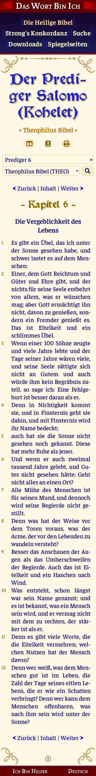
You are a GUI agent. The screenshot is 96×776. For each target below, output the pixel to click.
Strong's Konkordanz (36, 33)
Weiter (72, 188)
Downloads (25, 43)
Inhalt (48, 188)
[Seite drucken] (66, 143)
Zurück (24, 188)
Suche (82, 33)
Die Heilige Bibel (48, 22)
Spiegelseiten (67, 43)
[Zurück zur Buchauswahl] (48, 143)
